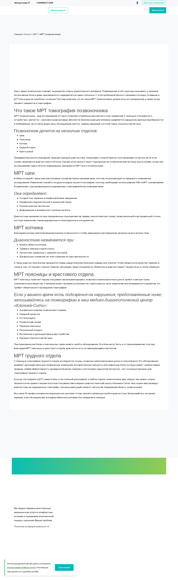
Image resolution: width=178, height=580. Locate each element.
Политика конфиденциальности (31, 526)
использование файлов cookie (21, 567)
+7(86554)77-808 (44, 2)
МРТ (35, 34)
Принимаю (64, 567)
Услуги (27, 34)
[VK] (133, 3)
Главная (18, 34)
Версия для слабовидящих (154, 3)
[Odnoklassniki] (137, 3)
